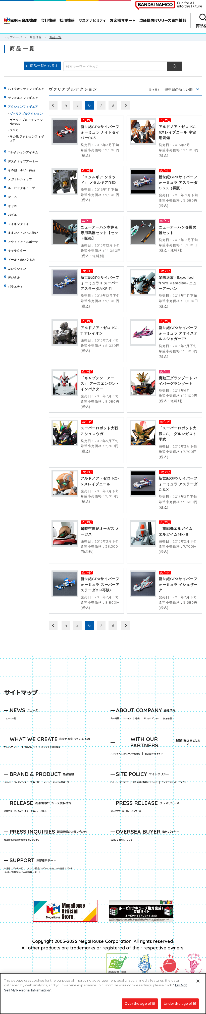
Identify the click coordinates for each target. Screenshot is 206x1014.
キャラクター (17, 250)
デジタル (14, 277)
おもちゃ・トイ (32, 747)
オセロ (12, 206)
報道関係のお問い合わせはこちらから (21, 840)
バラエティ (15, 286)
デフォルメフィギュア (23, 98)
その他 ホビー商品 (21, 170)
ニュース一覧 (10, 718)
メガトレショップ (20, 179)
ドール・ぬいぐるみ (21, 259)
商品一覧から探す (44, 66)
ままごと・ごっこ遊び (23, 232)
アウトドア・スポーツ (23, 242)
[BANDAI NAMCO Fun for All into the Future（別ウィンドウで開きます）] (168, 5)
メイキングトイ (18, 224)
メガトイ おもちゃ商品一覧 (57, 782)
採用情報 (167, 718)
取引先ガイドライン (153, 753)
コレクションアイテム (23, 152)
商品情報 (36, 37)
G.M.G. (14, 130)
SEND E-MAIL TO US (121, 840)
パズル (12, 215)
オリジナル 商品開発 (51, 747)
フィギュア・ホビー (13, 747)
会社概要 (115, 718)
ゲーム (12, 197)
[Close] (197, 981)
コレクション (17, 268)
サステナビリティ (151, 718)
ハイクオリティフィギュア (26, 88)
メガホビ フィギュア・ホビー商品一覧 (22, 782)
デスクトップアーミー (23, 161)
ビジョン (127, 718)
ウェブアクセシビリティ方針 (174, 782)
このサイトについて (119, 782)
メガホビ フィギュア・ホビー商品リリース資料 (26, 811)
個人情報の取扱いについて (144, 782)
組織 (137, 718)
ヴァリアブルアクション (26, 113)
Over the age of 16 (140, 1003)
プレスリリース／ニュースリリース (126, 811)
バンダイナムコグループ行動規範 (125, 753)
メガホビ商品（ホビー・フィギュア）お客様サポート (50, 868)
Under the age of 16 (180, 1003)
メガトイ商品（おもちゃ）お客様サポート (23, 872)
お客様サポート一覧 (13, 868)
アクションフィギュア (23, 106)
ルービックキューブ (21, 188)
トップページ (13, 37)
